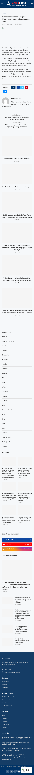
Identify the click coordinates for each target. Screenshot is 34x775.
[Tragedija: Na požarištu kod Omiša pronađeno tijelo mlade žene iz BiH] (25, 510)
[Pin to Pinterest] (26, 87)
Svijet (3, 428)
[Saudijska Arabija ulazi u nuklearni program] (17, 174)
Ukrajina (4, 433)
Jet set (4, 378)
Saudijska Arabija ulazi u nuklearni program (17, 187)
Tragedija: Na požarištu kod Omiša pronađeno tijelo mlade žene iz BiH (24, 518)
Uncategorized (6, 437)
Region (4, 405)
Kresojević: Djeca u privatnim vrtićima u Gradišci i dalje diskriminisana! (23, 640)
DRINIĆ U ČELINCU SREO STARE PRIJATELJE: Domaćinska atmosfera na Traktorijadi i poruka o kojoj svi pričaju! (16, 585)
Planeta (4, 396)
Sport (3, 419)
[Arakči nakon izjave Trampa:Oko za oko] (17, 146)
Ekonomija (5, 355)
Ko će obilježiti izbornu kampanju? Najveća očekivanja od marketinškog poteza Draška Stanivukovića (23, 628)
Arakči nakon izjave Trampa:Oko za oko (17, 158)
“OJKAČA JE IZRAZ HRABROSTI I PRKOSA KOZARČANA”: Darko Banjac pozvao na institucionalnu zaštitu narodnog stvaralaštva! (8, 473)
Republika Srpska (7, 410)
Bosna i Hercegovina (8, 341)
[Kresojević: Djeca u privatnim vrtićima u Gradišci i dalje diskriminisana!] (7, 642)
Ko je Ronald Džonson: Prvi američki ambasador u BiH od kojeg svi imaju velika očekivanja (23, 600)
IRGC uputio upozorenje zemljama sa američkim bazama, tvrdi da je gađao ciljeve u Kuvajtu (17, 248)
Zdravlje (4, 446)
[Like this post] (13, 87)
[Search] (32, 4)
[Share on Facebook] (18, 87)
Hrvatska (5, 369)
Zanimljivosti (6, 442)
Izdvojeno (5, 373)
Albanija (4, 337)
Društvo (4, 350)
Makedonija (5, 391)
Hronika (4, 364)
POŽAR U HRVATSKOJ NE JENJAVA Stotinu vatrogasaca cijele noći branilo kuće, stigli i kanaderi (25, 497)
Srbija (3, 423)
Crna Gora (5, 346)
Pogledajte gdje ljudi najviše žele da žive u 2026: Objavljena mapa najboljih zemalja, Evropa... (17, 280)
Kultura (4, 382)
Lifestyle (4, 387)
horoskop (5, 359)
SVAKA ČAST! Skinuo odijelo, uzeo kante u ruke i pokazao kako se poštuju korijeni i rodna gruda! (9, 496)
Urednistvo (9, 24)
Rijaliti (4, 414)
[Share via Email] (5, 91)
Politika (4, 401)
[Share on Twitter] (22, 87)
